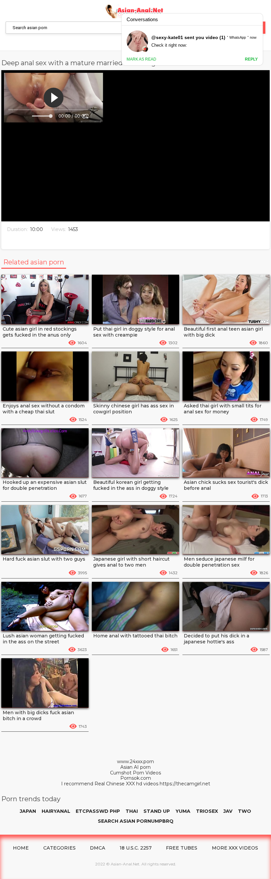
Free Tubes (181, 848)
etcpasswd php (98, 811)
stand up (156, 811)
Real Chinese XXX (115, 784)
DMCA (97, 848)
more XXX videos (235, 848)
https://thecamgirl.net (185, 784)
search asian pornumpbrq (136, 821)
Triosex (207, 811)
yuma (182, 811)
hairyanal (56, 811)
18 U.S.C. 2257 (136, 848)
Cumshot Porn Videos (135, 773)
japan (28, 811)
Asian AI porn (135, 767)
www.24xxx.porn (135, 761)
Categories (59, 848)
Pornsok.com (135, 778)
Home (21, 848)
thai (132, 811)
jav (227, 811)
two (244, 811)
